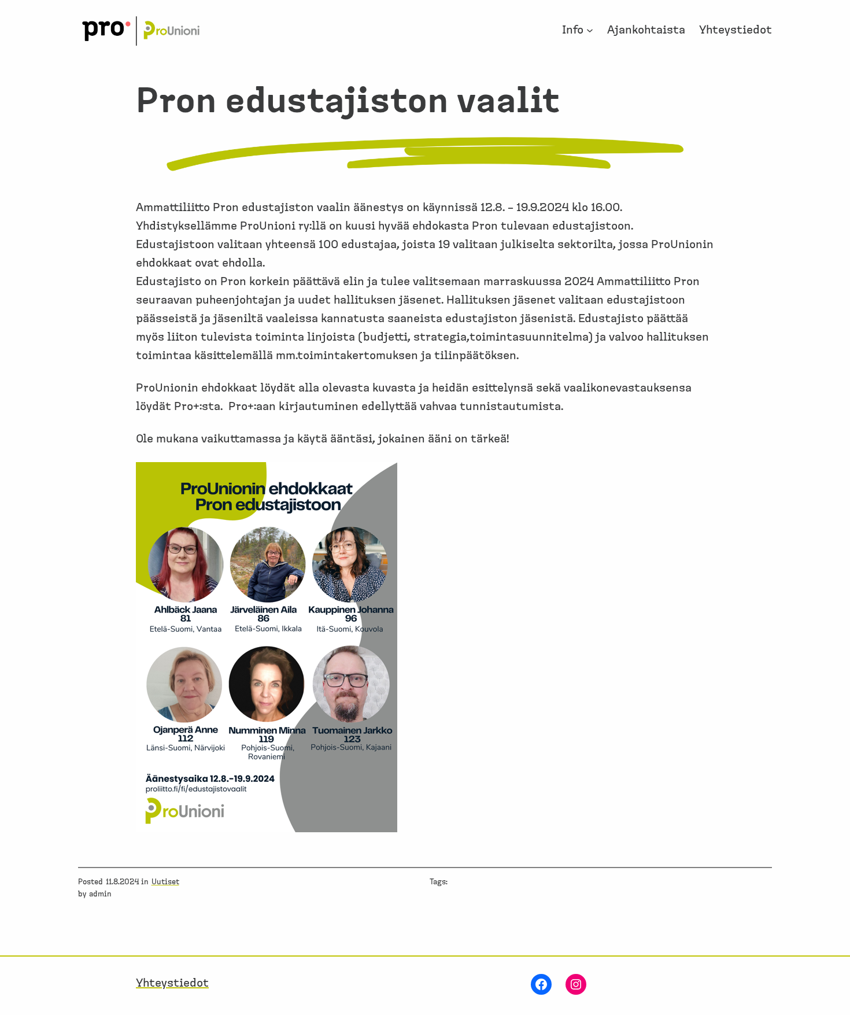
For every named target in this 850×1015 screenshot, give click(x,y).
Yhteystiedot (172, 983)
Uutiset (165, 882)
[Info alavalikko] (589, 30)
